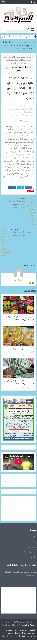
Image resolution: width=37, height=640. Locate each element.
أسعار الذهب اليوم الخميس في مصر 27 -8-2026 (18, 350)
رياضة (24, 636)
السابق (21, 198)
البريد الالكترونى (15, 115)
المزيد (12, 636)
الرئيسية (33, 536)
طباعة (27, 115)
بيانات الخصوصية (30, 541)
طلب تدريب (32, 546)
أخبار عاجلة (23, 630)
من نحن (33, 556)
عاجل (16, 112)
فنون (18, 636)
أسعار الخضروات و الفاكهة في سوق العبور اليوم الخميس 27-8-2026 (19, 318)
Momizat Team (28, 625)
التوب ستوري (14, 109)
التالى (15, 229)
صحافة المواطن (28, 112)
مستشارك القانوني (29, 551)
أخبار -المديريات (26, 109)
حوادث (10, 633)
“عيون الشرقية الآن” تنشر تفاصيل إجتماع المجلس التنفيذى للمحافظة (17, 204)
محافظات (31, 636)
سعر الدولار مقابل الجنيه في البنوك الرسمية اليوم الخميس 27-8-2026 (19, 382)
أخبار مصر (31, 633)
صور (20, 112)
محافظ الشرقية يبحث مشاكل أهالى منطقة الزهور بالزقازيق (21, 234)
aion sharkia (25, 103)
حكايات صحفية (20, 633)
